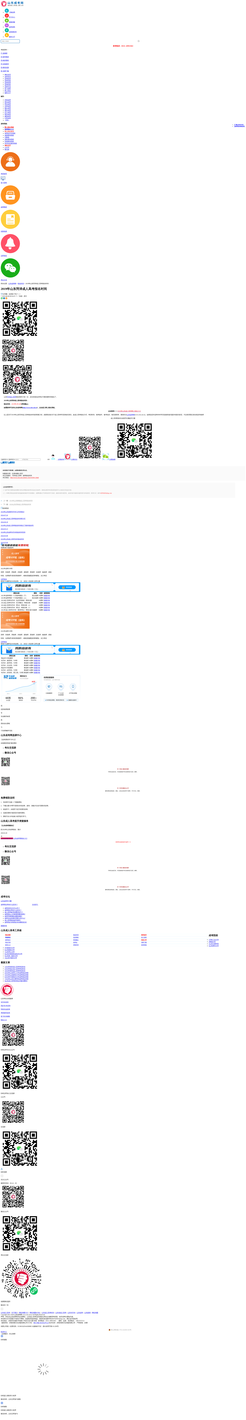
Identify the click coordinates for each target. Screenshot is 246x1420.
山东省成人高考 (60, 1312)
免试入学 (144, 940)
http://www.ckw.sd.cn (30, 407)
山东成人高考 (5, 1312)
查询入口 (8, 945)
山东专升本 (71, 1312)
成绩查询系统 (9, 135)
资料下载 (144, 942)
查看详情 (47, 595)
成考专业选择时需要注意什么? (15, 918)
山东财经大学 (10, 950)
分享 (13, 462)
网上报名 (8, 91)
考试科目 (8, 937)
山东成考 (80, 1312)
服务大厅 (8, 93)
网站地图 (95, 1312)
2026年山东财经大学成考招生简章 (16, 975)
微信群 (7, 149)
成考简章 (8, 83)
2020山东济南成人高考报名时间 (20, 504)
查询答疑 (144, 945)
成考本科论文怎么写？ (12, 908)
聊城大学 (212, 942)
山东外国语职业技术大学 (13, 954)
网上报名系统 (9, 127)
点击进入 (35, 904)
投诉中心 (4, 1332)
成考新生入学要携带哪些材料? (15, 914)
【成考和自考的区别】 (239, 126)
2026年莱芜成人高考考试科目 (15, 971)
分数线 (7, 137)
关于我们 (14, 1312)
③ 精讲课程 (5, 60)
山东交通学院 (214, 944)
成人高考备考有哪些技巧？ (14, 912)
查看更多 (4, 926)
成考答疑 (8, 81)
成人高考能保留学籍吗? (13, 920)
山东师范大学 (214, 946)
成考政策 (8, 79)
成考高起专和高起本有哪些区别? (16, 922)
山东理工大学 (10, 952)
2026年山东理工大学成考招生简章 (16, 973)
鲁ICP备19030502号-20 (41, 1323)
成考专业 (8, 87)
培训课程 (76, 937)
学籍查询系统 (9, 141)
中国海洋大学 (10, 948)
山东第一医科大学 (11, 956)
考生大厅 (8, 145)
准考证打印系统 (10, 133)
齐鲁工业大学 (214, 940)
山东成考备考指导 (7, 838)
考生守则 (8, 942)
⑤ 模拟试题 (5, 67)
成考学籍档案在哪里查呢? (13, 916)
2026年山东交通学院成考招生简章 (16, 979)
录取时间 (76, 945)
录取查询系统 (9, 139)
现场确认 (76, 940)
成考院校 (8, 85)
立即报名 (4, 579)
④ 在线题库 (5, 64)
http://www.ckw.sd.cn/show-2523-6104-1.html (24, 477)
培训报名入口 (9, 129)
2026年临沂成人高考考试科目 (15, 969)
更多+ (7, 120)
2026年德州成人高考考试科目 (15, 967)
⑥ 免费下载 (5, 71)
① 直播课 (4, 53)
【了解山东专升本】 (239, 124)
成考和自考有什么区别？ (9, 904)
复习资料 (8, 89)
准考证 (75, 942)
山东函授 (87, 1312)
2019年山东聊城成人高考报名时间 (21, 500)
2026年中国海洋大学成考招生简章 (16, 977)
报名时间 (21, 283)
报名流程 (8, 935)
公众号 (7, 147)
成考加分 (8, 940)
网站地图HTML (35, 1312)
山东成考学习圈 (6, 901)
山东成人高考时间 (48, 1312)
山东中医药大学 (11, 958)
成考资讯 (8, 76)
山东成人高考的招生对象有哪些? (16, 981)
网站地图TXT (23, 1312)
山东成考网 (12, 283)
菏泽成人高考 (11, 397)
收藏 (5, 462)
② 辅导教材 (5, 57)
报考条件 (144, 935)
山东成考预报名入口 (20, 838)
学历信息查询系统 (11, 143)
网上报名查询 (9, 131)
